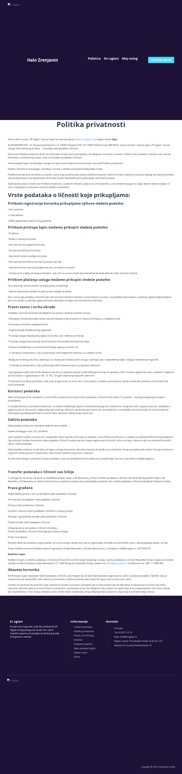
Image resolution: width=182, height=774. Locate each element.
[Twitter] (113, 655)
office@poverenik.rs (116, 563)
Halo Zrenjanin (42, 60)
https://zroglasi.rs (84, 139)
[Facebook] (107, 655)
